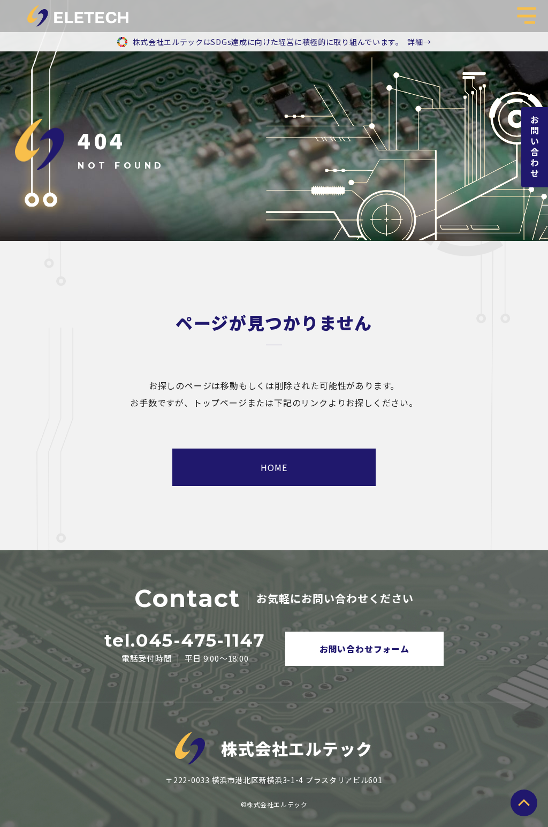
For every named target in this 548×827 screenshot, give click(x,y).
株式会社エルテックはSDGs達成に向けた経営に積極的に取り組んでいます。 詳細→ (282, 41)
